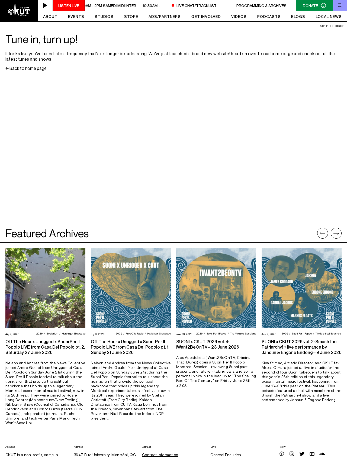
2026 (39, 333)
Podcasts (269, 16)
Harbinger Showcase (72, 333)
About (50, 16)
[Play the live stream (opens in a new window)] (45, 5)
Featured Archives (47, 233)
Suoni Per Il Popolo (215, 333)
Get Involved (206, 16)
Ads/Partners (165, 16)
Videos (239, 16)
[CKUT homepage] (19, 11)
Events (76, 16)
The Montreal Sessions (242, 333)
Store (131, 16)
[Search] (340, 5)
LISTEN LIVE (68, 5)
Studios (104, 16)
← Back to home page (26, 68)
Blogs (298, 16)
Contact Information (160, 454)
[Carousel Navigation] (329, 233)
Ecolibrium (51, 333)
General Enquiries (225, 454)
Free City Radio (133, 333)
